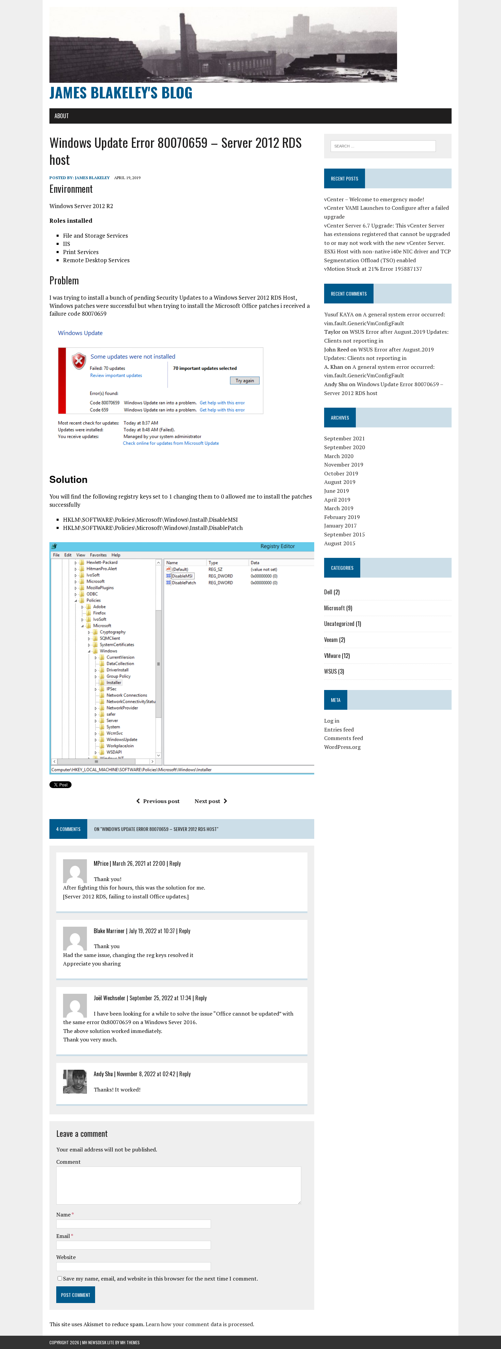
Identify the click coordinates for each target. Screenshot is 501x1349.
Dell (328, 592)
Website (66, 1257)
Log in (331, 720)
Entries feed (339, 729)
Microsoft (334, 608)
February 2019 (342, 517)
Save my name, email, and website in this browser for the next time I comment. (160, 1278)
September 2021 (344, 438)
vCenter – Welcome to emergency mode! (374, 199)
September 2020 (344, 447)
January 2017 (340, 525)
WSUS (330, 671)
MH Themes (130, 1342)
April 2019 (337, 499)
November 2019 (343, 464)
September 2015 (344, 534)
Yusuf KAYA (339, 314)
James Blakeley (92, 177)
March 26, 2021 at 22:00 (138, 863)
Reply (175, 863)
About (62, 116)
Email (63, 1236)
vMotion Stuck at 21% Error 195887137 (373, 268)
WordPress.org (342, 747)
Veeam (331, 640)
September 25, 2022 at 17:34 (160, 998)
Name (64, 1214)
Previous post (161, 801)
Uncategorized (339, 623)
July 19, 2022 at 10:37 (152, 931)
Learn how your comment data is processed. (200, 1324)
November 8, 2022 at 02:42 (146, 1074)
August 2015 (339, 543)
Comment (68, 1161)
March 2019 (338, 508)
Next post (207, 801)
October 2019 (341, 473)
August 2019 (339, 482)
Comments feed (343, 738)
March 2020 (338, 456)
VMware (332, 656)
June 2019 (336, 491)
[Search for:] (383, 145)
